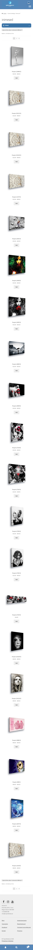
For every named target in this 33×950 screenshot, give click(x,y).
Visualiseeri (4, 927)
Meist (3, 920)
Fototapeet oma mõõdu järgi (24, 927)
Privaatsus (19, 931)
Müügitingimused (21, 924)
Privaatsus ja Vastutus (7, 941)
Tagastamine (5, 924)
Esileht (4, 13)
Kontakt (4, 931)
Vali (16, 78)
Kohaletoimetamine (22, 920)
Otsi (16, 947)
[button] (29, 6)
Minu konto (5, 947)
